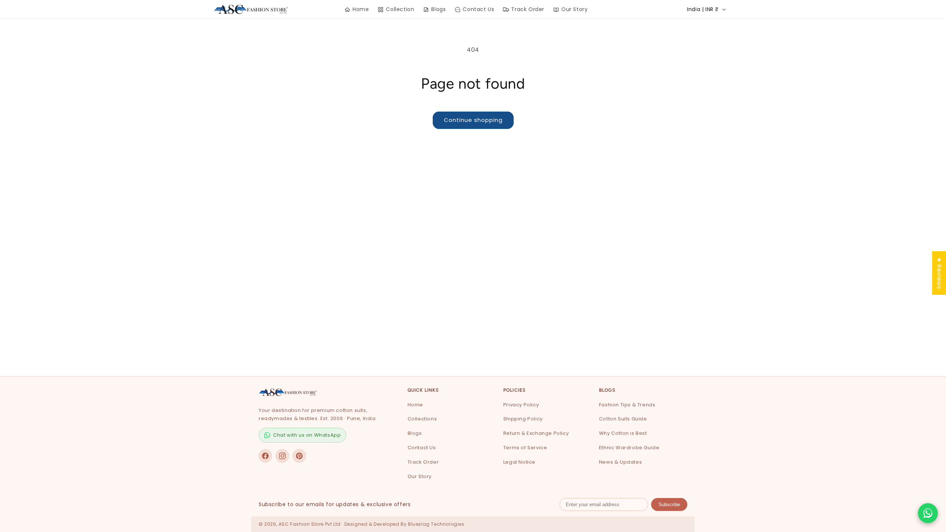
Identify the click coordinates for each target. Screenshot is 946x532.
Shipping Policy (523, 418)
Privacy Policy (521, 404)
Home (415, 404)
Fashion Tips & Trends (627, 404)
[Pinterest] (299, 456)
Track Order (423, 462)
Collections (422, 418)
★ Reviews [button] (939, 273)
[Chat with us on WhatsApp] (928, 513)
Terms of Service (525, 447)
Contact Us (422, 447)
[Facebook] (265, 456)
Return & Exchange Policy (536, 433)
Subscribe (669, 504)
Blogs (415, 433)
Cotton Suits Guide (623, 418)
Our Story (420, 476)
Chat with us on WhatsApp (307, 435)
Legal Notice (519, 462)
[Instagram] (282, 456)
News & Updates (620, 462)
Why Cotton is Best (623, 433)
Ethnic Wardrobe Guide (629, 447)
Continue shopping (473, 120)
